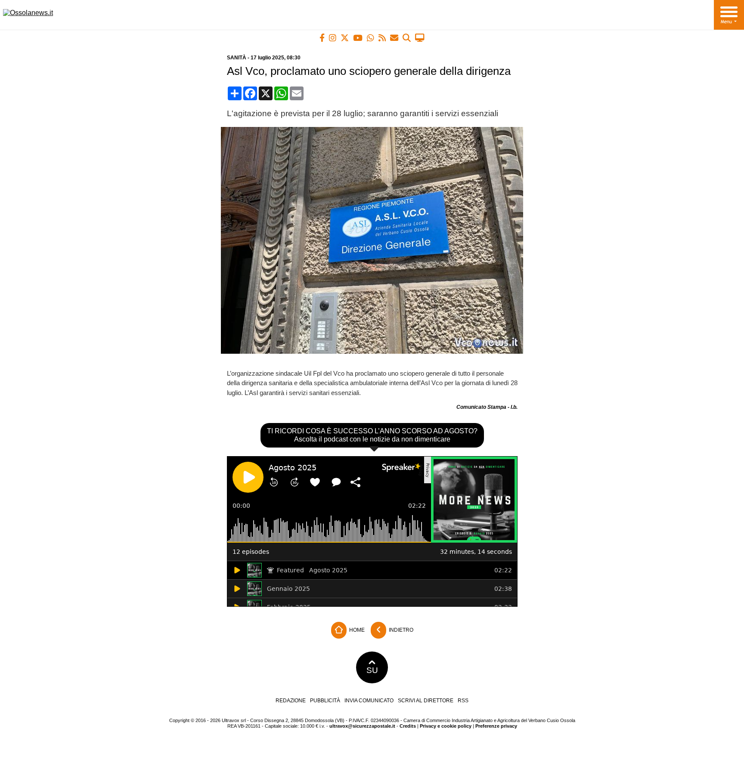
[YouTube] (358, 37)
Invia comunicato (369, 701)
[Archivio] (407, 37)
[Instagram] (332, 37)
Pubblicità (325, 701)
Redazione (291, 701)
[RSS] (382, 37)
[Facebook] (322, 37)
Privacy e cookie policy (445, 726)
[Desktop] (420, 37)
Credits (408, 726)
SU (372, 670)
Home (356, 630)
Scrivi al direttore (425, 701)
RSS (463, 701)
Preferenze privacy (496, 726)
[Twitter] (345, 37)
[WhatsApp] (370, 37)
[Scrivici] (394, 37)
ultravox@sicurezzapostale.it (362, 726)
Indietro (400, 630)
